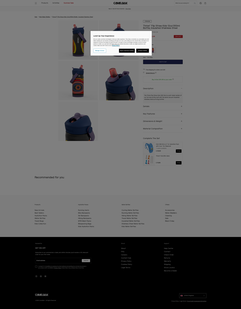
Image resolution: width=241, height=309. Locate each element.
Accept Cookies (142, 50)
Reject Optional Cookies (127, 50)
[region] (121, 43)
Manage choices (99, 50)
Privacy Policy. (115, 45)
